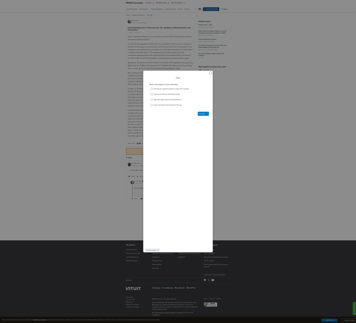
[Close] (210, 73)
